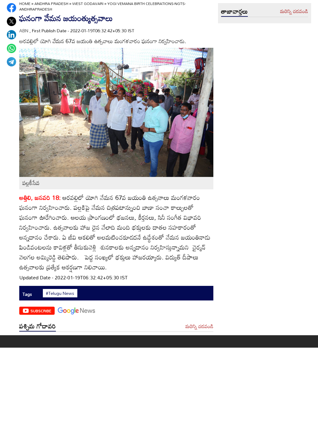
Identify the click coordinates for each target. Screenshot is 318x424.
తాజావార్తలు (234, 11)
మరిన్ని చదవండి (199, 326)
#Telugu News (60, 293)
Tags (27, 294)
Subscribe (40, 310)
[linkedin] (11, 34)
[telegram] (11, 61)
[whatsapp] (11, 48)
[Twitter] (11, 21)
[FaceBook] (11, 7)
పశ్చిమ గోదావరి (37, 326)
